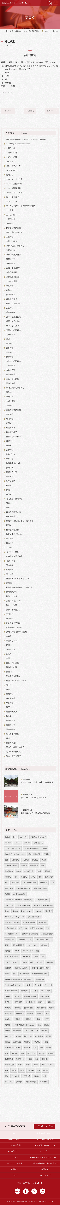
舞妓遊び (48, 911)
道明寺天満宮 (11, 712)
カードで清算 (46, 991)
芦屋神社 (9, 645)
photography (43, 922)
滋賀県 (7, 894)
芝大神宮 (18, 996)
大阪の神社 (10, 366)
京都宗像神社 (11, 272)
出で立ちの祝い (12, 326)
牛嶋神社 (8, 1008)
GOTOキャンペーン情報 (31, 951)
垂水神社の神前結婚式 (39, 973)
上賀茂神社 (10, 219)
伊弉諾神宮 (10, 295)
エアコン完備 (9, 1065)
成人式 (7, 1025)
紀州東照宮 (26, 956)
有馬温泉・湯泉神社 (14, 499)
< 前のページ (8, 111)
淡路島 (18, 871)
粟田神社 (9, 619)
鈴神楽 (9, 716)
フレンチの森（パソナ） (13, 985)
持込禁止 (37, 1076)
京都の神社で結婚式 (23, 888)
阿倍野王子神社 (12, 734)
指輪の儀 (9, 468)
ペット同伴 (48, 985)
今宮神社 (9, 286)
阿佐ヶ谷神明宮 (31, 1082)
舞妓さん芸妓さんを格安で (14, 917)
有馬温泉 (24, 865)
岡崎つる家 (10, 401)
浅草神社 (8, 1019)
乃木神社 (8, 996)
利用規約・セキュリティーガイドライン (45, 1157)
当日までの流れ (15, 1139)
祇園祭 (7, 945)
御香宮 (9, 445)
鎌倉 (41, 1047)
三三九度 (9, 210)
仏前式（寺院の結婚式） (45, 1133)
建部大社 (9, 423)
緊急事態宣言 (9, 939)
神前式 (9, 583)
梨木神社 (9, 539)
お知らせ (9, 175)
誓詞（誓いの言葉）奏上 (16, 681)
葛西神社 (45, 1059)
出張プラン (9, 905)
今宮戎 (45, 1042)
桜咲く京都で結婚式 (14, 534)
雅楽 (8, 738)
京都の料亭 (10, 259)
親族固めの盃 (11, 667)
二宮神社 (9, 237)
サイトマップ (45, 1175)
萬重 (8, 658)
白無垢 (14, 1070)
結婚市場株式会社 (34, 854)
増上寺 (51, 1008)
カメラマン (9, 1082)
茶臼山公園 (31, 1053)
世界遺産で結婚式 (13, 228)
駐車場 (39, 871)
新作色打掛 (40, 979)
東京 (47, 1013)
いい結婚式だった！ (12, 934)
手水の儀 (9, 459)
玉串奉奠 (9, 565)
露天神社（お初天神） (13, 1047)
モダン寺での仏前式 (29, 882)
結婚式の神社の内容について (15, 854)
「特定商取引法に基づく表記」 (24, 1025)
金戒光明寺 (17, 1030)
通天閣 (36, 1065)
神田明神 (19, 1082)
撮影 (36, 1059)
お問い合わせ (38, 843)
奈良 (6, 882)
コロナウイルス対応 (14, 193)
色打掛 (22, 1070)
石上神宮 (9, 574)
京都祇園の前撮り (13, 277)
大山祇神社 (28, 1019)
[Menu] (56, 3)
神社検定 (35, 860)
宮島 (42, 956)
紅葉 (6, 1053)
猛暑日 (20, 1065)
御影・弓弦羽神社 (13, 437)
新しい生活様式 (18, 945)
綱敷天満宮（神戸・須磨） (17, 632)
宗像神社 (9, 392)
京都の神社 (10, 264)
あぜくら (9, 162)
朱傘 (8, 508)
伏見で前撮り (11, 299)
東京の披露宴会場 (13, 512)
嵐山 (39, 1025)
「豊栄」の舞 (11, 157)
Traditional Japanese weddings (43, 905)
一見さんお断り (10, 928)
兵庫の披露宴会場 (13, 317)
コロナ (17, 951)
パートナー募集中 (15, 1163)
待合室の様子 (11, 432)
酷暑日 (28, 1065)
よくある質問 (15, 1145)
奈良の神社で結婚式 (40, 888)
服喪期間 (8, 951)
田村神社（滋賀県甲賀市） (41, 968)
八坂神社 (9, 308)
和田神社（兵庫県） (21, 968)
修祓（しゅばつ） (13, 304)
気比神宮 (44, 1030)
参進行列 (9, 339)
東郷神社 (41, 1002)
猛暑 (6, 1070)
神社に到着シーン (13, 601)
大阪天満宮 (10, 370)
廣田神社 (9, 419)
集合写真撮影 (11, 743)
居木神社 (18, 1008)
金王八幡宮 (18, 1002)
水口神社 (9, 548)
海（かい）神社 (12, 552)
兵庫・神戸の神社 (13, 321)
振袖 (38, 1070)
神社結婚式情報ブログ (15, 610)
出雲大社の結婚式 (13, 330)
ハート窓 (35, 991)
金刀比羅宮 (39, 1036)
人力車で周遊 (11, 281)
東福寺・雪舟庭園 (11, 991)
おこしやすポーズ (13, 166)
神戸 (40, 877)
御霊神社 (9, 441)
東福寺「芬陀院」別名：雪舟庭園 (19, 521)
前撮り (7, 973)
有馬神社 (9, 503)
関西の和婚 (10, 729)
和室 (34, 1047)
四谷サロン (9, 1036)
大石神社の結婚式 (29, 922)
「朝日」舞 (10, 148)
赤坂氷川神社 (44, 996)
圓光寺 (7, 1030)
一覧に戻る (30, 111)
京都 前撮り (11, 241)
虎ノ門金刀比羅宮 (30, 996)
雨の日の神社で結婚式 (15, 747)
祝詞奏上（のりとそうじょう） (19, 579)
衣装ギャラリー (15, 1151)
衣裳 (44, 1076)
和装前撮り (20, 1013)
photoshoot (38, 911)
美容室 (9, 636)
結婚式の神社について (38, 837)
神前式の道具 (11, 596)
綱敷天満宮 (34, 865)
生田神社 (9, 570)
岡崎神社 (9, 406)
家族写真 (9, 397)
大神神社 (9, 357)
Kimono (15, 911)
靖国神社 (27, 1042)
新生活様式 (10, 481)
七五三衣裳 (26, 1076)
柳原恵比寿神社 (12, 530)
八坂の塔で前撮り (11, 865)
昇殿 (8, 490)
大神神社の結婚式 (13, 361)
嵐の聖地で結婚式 (13, 410)
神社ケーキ (28, 1036)
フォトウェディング (31, 1030)
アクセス (27, 843)
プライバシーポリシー (13, 848)
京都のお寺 (10, 250)
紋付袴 (45, 1070)
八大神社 (51, 1053)
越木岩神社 (10, 698)
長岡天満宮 (10, 721)
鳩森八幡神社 (41, 1008)
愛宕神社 (8, 1002)
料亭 (47, 928)
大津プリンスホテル (12, 962)
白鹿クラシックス (36, 962)
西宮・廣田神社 (12, 663)
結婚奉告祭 (9, 1059)
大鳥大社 (37, 1042)
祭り (16, 877)
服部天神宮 (9, 888)
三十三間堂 (10, 215)
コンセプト (23, 837)
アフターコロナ (32, 945)
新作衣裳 (38, 985)
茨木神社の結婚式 (36, 928)
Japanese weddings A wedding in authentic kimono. (26, 139)
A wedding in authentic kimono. (18, 144)
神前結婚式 (15, 882)
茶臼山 (7, 1042)
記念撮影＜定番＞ (13, 676)
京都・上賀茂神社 (13, 268)
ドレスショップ (12, 201)
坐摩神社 (9, 352)
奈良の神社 (10, 374)
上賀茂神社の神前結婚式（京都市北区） (19, 899)
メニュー (18, 843)
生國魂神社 (20, 1059)
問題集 (44, 860)
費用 (6, 860)
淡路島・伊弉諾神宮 (14, 556)
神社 (14, 837)
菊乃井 (9, 654)
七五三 (47, 1019)
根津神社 (51, 1002)
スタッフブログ (6, 92)
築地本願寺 (9, 1013)
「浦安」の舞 (11, 153)
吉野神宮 (9, 348)
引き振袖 (30, 1070)
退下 (8, 707)
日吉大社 (9, 485)
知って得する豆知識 (45, 1139)
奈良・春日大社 (12, 379)
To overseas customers (12, 922)
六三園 (35, 956)
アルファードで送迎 (14, 179)
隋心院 (46, 1025)
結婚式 (7, 837)
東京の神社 (10, 516)
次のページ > (52, 111)
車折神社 (9, 703)
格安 (22, 1053)
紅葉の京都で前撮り (14, 623)
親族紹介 (9, 672)
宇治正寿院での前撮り (15, 388)
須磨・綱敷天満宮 (13, 756)
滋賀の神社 (10, 561)
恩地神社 (27, 1047)
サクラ (48, 1047)
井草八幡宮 (43, 1082)
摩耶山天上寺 (11, 472)
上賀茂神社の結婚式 (34, 917)
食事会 (24, 962)
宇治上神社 (10, 383)
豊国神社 (9, 694)
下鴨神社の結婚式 (42, 899)
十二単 (29, 1059)
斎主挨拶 (9, 477)
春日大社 (9, 494)
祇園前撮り (24, 991)
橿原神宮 (9, 543)
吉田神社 (9, 343)
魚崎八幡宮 (50, 962)
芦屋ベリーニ (11, 641)
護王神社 (9, 685)
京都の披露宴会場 (13, 255)
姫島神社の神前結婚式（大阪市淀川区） (19, 979)
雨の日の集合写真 (13, 752)
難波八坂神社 (24, 973)
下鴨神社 (9, 224)
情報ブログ (10, 454)
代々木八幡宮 (28, 1008)
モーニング (15, 1076)
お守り (33, 877)
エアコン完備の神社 (14, 184)
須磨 (42, 865)
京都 (52, 882)
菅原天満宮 (10, 650)
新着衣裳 (44, 945)
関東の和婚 (10, 725)
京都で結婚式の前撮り (15, 246)
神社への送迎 (11, 605)
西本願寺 (8, 968)
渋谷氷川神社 (30, 1002)
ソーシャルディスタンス (43, 939)
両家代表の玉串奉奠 (14, 232)
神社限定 (15, 1053)
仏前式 (9, 290)
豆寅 (8, 689)
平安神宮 (9, 414)
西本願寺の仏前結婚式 (30, 934)
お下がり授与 (11, 170)
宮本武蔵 (42, 1053)
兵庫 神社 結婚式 (12, 956)
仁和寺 (18, 1036)
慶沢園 (48, 1036)
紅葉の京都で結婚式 (14, 627)
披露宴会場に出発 (13, 463)
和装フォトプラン (48, 1065)
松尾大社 (9, 525)
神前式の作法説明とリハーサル (19, 587)
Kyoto (7, 911)
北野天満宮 (10, 335)
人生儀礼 (38, 1019)
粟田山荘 (9, 614)
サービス (8, 843)
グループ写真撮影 (13, 188)
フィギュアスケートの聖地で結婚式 (20, 206)
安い (14, 973)
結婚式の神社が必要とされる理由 (35, 848)
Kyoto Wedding (26, 911)
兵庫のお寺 (10, 312)
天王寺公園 (17, 1042)
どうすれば (23, 928)
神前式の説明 (11, 592)
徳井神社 (9, 450)
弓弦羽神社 (10, 428)
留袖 (6, 1076)
